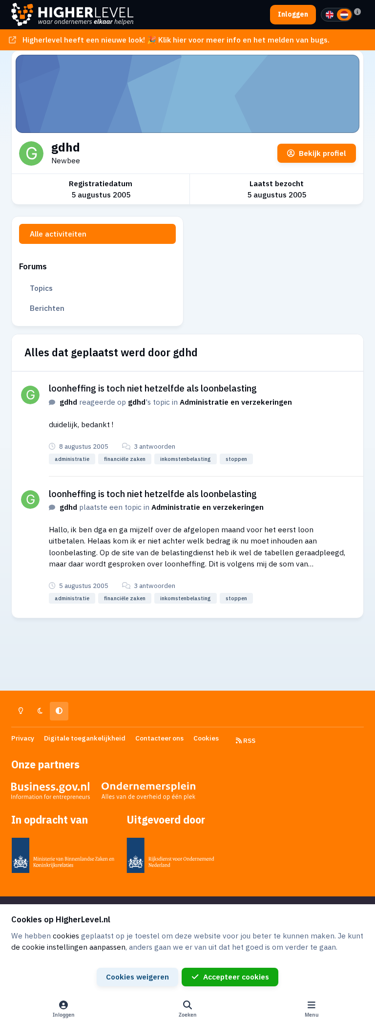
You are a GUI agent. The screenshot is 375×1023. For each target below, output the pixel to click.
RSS (248, 740)
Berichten (47, 308)
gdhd (68, 402)
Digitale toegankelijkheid (84, 738)
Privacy (22, 738)
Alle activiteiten (58, 234)
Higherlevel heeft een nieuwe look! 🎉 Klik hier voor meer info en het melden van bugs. (176, 39)
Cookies (206, 738)
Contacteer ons (159, 738)
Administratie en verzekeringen (236, 402)
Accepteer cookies (236, 976)
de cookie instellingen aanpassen (68, 947)
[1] (329, 15)
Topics (41, 288)
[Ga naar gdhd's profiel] (30, 395)
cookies (66, 935)
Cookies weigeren (137, 976)
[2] (344, 15)
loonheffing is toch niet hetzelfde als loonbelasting (153, 388)
